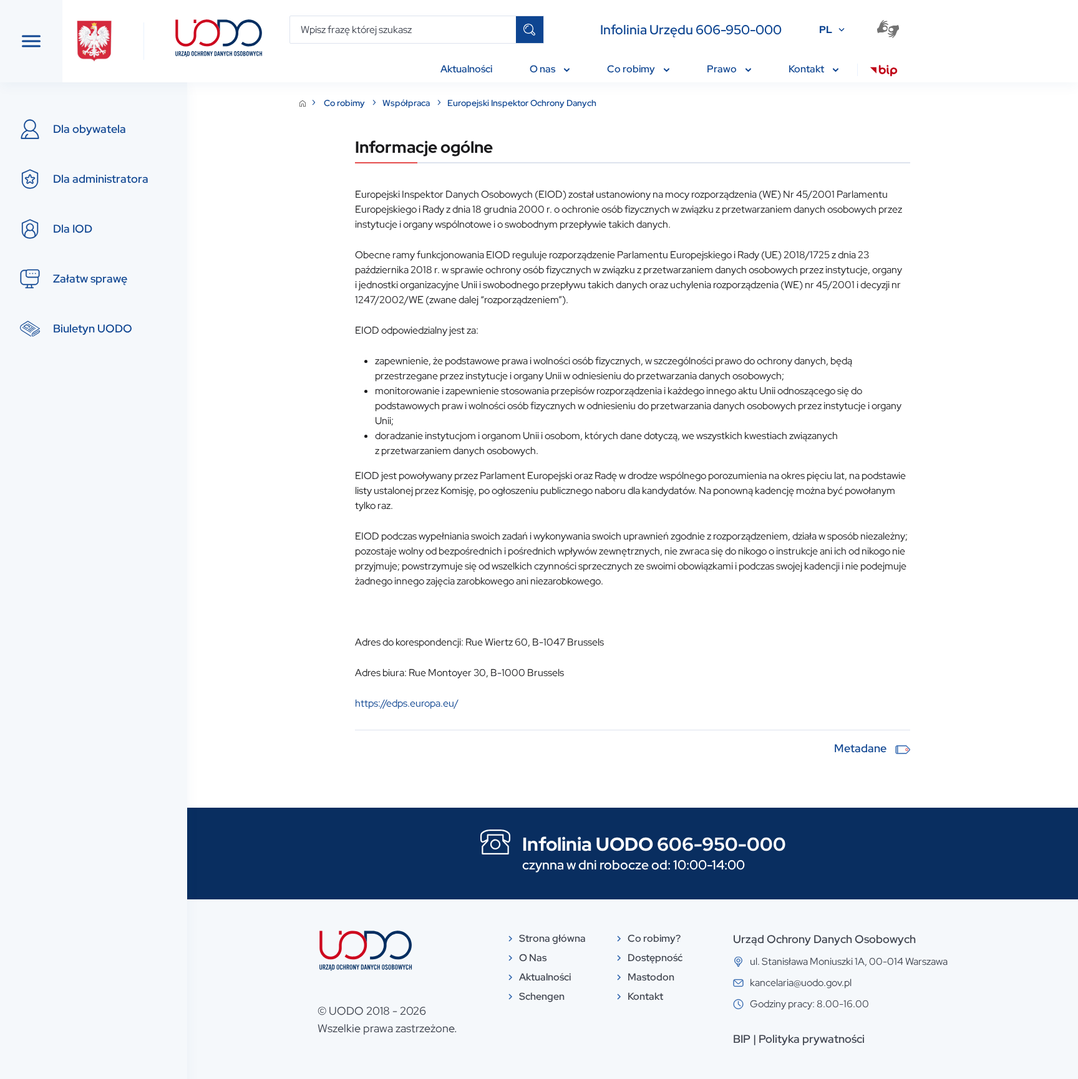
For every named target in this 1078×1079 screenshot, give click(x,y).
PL (825, 29)
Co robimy (345, 103)
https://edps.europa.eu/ (407, 703)
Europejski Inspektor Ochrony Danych (521, 103)
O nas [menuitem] (543, 68)
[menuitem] (883, 72)
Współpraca (407, 103)
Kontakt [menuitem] (807, 68)
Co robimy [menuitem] (632, 68)
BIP (741, 1039)
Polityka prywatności (812, 1039)
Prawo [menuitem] (723, 68)
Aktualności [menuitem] (466, 68)
